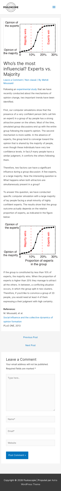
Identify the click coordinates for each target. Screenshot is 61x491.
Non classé (30, 80)
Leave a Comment (13, 80)
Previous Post (30, 337)
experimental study (27, 89)
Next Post (30, 345)
